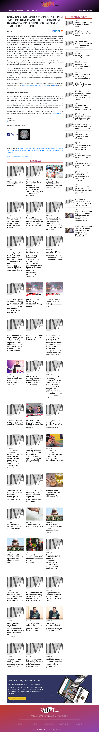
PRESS (27, 10)
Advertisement (64, 724)
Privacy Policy (49, 724)
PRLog (30, 48)
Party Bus (46, 85)
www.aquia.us (57, 113)
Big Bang (54, 85)
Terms (35, 724)
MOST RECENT (18, 10)
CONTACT (35, 10)
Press (20, 724)
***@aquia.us (10, 122)
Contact (79, 724)
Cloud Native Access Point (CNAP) (32, 85)
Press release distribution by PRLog (17, 156)
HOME (10, 10)
